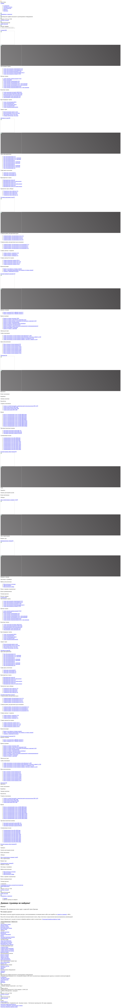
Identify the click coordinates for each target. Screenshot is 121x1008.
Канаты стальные (5, 954)
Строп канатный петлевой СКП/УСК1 (12, 92)
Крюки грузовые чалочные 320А (11, 318)
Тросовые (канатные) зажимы (8, 937)
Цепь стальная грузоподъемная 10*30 (12, 346)
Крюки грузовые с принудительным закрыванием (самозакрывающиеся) (20, 326)
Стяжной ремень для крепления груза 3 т (13, 237)
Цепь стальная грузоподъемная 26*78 (12, 351)
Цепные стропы (4, 925)
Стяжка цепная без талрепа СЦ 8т (11, 264)
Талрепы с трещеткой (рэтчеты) (10, 271)
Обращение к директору (6, 896)
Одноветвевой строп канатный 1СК (12, 96)
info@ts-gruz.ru (4, 1001)
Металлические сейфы (8, 586)
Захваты (2, 972)
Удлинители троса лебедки (7, 944)
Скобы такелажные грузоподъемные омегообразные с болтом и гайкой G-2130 (22, 336)
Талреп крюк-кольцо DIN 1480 (10, 407)
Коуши (2, 935)
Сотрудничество (7, 8)
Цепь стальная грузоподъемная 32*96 (12, 353)
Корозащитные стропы (6, 943)
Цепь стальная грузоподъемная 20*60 (12, 350)
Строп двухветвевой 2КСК (9, 102)
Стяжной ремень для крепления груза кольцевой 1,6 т (16, 244)
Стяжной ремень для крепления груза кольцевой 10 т (16, 248)
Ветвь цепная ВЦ (7, 79)
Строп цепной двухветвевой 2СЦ (11, 82)
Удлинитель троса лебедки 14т (10, 194)
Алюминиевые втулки (6, 938)
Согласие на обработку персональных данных (12, 1005)
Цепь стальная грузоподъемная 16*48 (12, 349)
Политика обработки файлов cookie (9, 1006)
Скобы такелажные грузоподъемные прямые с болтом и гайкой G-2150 (20, 339)
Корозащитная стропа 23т (9, 185)
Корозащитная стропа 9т (9, 180)
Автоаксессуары (5, 118)
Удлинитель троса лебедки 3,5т (10, 191)
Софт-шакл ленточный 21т (9, 175)
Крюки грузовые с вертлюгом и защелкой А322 (14, 319)
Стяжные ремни (4, 947)
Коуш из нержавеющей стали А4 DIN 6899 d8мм (15, 419)
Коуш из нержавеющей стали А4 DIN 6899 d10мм (15, 420)
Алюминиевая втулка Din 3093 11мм (12, 443)
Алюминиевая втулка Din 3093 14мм (12, 445)
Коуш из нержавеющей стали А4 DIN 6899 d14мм (15, 423)
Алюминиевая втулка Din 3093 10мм (12, 441)
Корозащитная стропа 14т (9, 182)
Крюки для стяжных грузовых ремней (12, 268)
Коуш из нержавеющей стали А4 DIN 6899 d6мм (15, 418)
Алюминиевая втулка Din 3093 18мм (12, 448)
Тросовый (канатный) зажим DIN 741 (12, 430)
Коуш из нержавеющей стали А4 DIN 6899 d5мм (15, 417)
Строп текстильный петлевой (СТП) (12, 73)
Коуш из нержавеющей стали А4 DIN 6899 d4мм (15, 415)
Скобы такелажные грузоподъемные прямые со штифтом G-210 (18, 338)
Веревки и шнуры (5, 966)
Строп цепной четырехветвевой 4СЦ (12, 86)
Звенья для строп (5, 957)
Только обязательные (5, 921)
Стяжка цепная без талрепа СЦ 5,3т (11, 262)
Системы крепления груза (8, 197)
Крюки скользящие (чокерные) (10, 327)
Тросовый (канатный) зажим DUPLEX (12, 433)
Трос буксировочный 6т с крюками (11, 161)
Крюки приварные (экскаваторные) (11, 324)
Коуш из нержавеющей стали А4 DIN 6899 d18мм (15, 425)
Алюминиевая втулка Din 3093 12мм (12, 444)
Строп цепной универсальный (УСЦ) (12, 78)
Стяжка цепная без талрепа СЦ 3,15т (12, 261)
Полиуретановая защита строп (10, 111)
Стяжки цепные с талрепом (7, 949)
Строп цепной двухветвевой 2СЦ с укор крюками (15, 85)
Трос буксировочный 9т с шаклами (11, 166)
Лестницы (3, 967)
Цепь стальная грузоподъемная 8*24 (12, 345)
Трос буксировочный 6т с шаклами (11, 163)
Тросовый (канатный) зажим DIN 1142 (12, 431)
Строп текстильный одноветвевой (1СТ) (13, 68)
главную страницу (62, 914)
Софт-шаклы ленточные (6, 942)
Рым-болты (3, 933)
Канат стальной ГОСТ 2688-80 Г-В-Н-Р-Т (13, 312)
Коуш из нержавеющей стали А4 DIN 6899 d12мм (15, 422)
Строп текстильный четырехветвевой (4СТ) (13, 72)
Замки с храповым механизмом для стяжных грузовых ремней (18, 270)
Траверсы (3, 971)
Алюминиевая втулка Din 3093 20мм (12, 449)
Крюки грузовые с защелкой (10, 328)
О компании (6, 5)
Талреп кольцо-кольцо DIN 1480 (11, 408)
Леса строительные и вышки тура (9, 499)
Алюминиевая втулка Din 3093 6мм (11, 437)
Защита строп (4, 929)
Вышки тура (4, 963)
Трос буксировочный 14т (9, 168)
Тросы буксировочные (6, 940)
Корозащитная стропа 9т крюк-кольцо (12, 181)
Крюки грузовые (5, 955)
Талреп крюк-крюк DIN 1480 (10, 409)
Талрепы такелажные (6, 934)
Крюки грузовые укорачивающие (11, 322)
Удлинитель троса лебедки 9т (10, 193)
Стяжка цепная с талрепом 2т (10, 254)
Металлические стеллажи (9, 584)
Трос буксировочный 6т (9, 160)
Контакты (5, 10)
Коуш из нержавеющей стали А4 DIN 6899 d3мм (15, 414)
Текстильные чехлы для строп (10, 114)
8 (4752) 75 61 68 (5, 20)
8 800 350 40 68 (4, 24)
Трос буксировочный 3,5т (9, 156)
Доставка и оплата (7, 7)
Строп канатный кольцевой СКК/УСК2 (12, 93)
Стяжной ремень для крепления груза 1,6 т (13, 235)
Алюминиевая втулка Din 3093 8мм (11, 439)
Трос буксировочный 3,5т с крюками (12, 157)
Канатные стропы (5, 926)
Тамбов (2, 3)
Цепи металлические (6, 959)
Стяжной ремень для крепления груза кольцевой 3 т (15, 245)
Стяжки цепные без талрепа (7, 950)
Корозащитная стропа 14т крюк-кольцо (12, 183)
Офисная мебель (7, 585)
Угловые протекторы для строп (10, 115)
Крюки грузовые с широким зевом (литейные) (14, 323)
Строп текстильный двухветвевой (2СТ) (13, 70)
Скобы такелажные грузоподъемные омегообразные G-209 (17, 335)
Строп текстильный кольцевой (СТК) (12, 71)
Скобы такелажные (5, 958)
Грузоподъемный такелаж (8, 273)
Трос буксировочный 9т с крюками (11, 165)
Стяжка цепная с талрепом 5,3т (10, 255)
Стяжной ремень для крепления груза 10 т (13, 239)
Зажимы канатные (5, 932)
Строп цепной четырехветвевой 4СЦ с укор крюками (16, 87)
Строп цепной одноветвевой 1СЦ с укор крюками (15, 83)
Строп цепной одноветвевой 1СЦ (11, 81)
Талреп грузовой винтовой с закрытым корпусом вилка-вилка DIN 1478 (20, 406)
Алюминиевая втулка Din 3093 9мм (11, 440)
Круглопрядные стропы (6, 928)
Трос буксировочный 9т (9, 164)
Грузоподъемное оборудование (9, 451)
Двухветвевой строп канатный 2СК (11, 97)
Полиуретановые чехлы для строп (11, 113)
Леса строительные (5, 962)
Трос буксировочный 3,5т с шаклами (12, 159)
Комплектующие (5, 952)
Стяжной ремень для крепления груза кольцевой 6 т (15, 247)
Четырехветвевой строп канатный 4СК (12, 94)
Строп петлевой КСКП (8, 105)
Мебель (2, 968)
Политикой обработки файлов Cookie (51, 919)
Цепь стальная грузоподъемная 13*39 (12, 348)
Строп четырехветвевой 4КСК (10, 107)
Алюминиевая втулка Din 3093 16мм (12, 446)
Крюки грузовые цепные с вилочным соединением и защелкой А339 (19, 321)
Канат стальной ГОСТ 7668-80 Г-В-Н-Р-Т (13, 313)
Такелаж (4, 355)
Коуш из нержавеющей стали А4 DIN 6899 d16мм (15, 424)
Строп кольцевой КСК (8, 103)
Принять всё (14, 921)
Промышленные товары (7, 540)
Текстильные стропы (6, 924)
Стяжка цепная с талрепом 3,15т (11, 253)
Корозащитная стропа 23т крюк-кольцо (12, 186)
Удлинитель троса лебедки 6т (10, 192)
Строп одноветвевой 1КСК (9, 104)
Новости (5, 9)
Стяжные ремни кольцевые (7, 948)
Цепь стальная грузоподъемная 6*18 (12, 344)
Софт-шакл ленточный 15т (9, 174)
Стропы (4, 30)
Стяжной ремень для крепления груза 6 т (13, 238)
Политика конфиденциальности (8, 1004)
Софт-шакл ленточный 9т (9, 172)
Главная (5, 898)
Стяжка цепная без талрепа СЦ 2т (11, 260)
